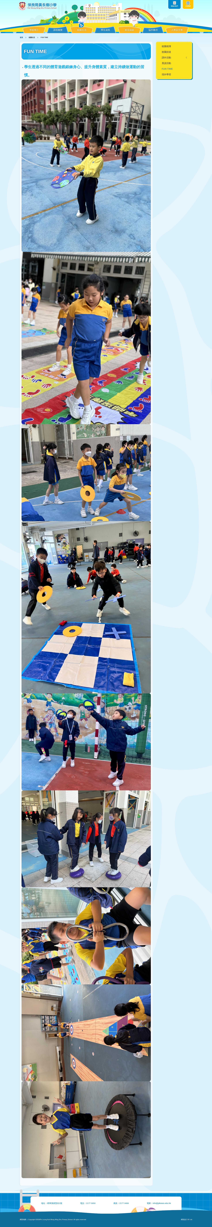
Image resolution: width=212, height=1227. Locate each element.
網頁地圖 (23, 1219)
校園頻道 (166, 52)
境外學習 (166, 74)
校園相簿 (166, 46)
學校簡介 (34, 30)
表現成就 (129, 30)
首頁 (21, 37)
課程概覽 (57, 30)
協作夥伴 (153, 30)
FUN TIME (167, 69)
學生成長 (105, 30)
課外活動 (166, 57)
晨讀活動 (166, 63)
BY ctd (186, 1219)
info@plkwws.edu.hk (162, 1203)
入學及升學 (177, 30)
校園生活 (81, 30)
